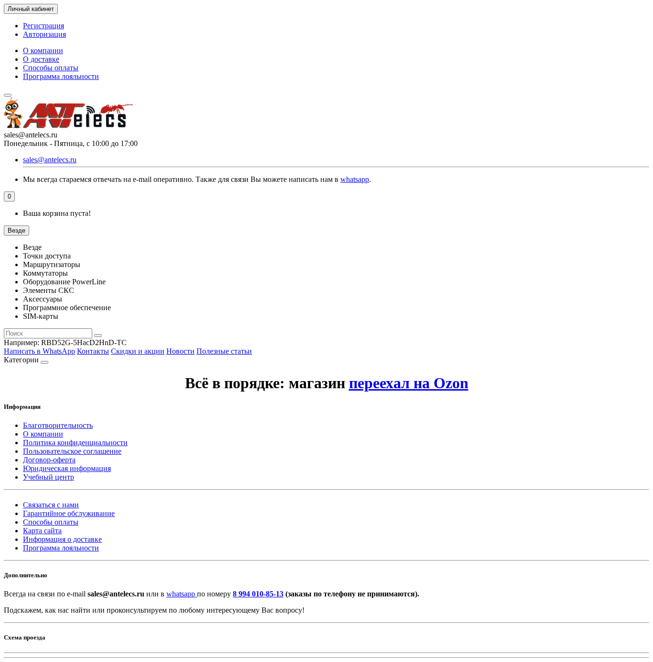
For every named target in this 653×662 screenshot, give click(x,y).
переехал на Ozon (408, 383)
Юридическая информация (67, 468)
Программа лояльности (61, 76)
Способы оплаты (50, 68)
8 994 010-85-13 (258, 594)
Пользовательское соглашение (72, 451)
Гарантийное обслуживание (69, 513)
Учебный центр (48, 477)
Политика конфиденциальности (75, 442)
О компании (43, 50)
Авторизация (44, 34)
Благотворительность (58, 425)
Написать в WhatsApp (39, 351)
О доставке (41, 59)
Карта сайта (42, 531)
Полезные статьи (224, 351)
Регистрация (43, 26)
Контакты (93, 351)
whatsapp (354, 179)
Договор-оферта (49, 460)
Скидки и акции (137, 351)
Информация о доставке (62, 539)
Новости (180, 351)
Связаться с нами (51, 505)
